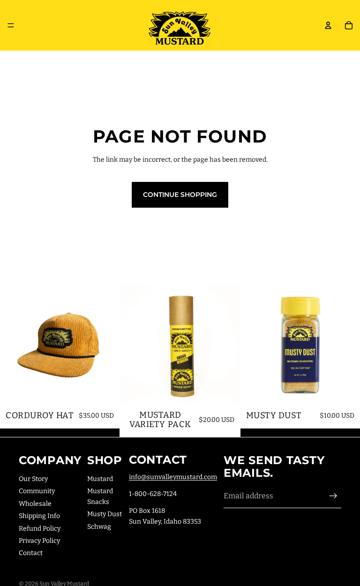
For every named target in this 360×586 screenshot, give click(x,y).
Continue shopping (180, 194)
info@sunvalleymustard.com (173, 477)
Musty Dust (104, 514)
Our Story (33, 479)
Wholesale (35, 503)
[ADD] (105, 390)
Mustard (100, 479)
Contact (31, 553)
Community (37, 491)
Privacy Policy (39, 541)
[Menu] (11, 25)
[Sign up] (333, 496)
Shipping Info (39, 516)
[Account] (328, 25)
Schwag (99, 526)
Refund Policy (39, 528)
